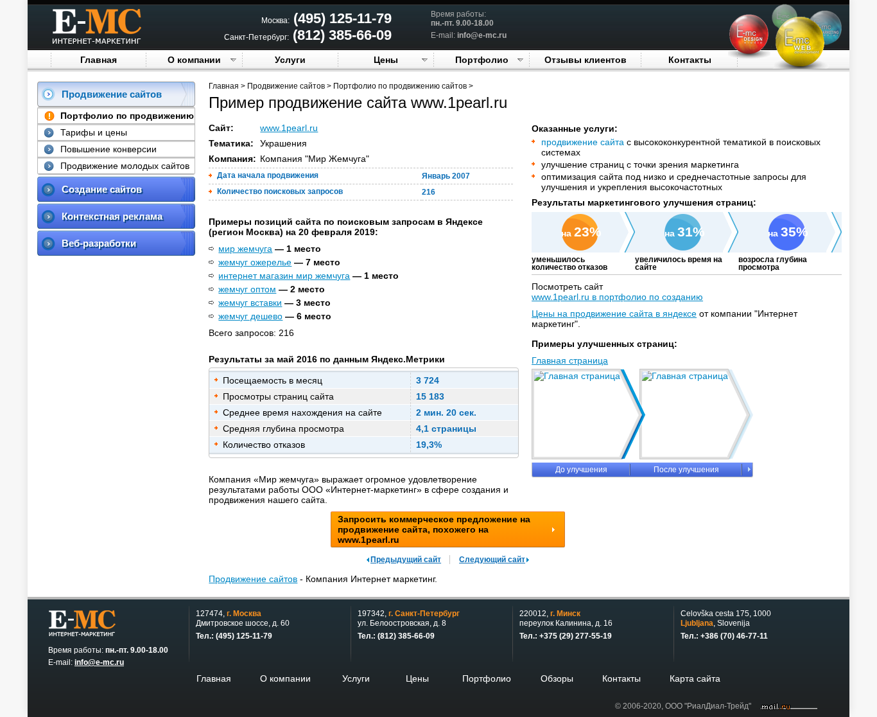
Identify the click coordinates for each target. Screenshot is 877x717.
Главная (98, 60)
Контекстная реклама (112, 216)
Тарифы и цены (93, 132)
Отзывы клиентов (585, 60)
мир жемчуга (245, 248)
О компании (194, 59)
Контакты (689, 60)
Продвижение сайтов (112, 94)
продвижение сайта (582, 142)
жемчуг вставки (250, 302)
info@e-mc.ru (482, 35)
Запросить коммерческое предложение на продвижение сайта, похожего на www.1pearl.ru (434, 529)
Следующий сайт (492, 559)
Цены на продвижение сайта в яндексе (614, 313)
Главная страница (570, 360)
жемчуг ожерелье (254, 262)
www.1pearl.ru (289, 128)
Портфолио (481, 59)
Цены (386, 59)
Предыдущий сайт (405, 559)
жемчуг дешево (250, 316)
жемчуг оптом (247, 289)
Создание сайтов (102, 189)
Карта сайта (695, 678)
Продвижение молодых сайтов (124, 166)
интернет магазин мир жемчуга (284, 275)
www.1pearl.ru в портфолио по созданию (617, 297)
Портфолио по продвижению (127, 116)
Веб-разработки (99, 243)
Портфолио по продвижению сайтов (400, 86)
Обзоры (557, 678)
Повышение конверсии (108, 149)
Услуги (290, 60)
